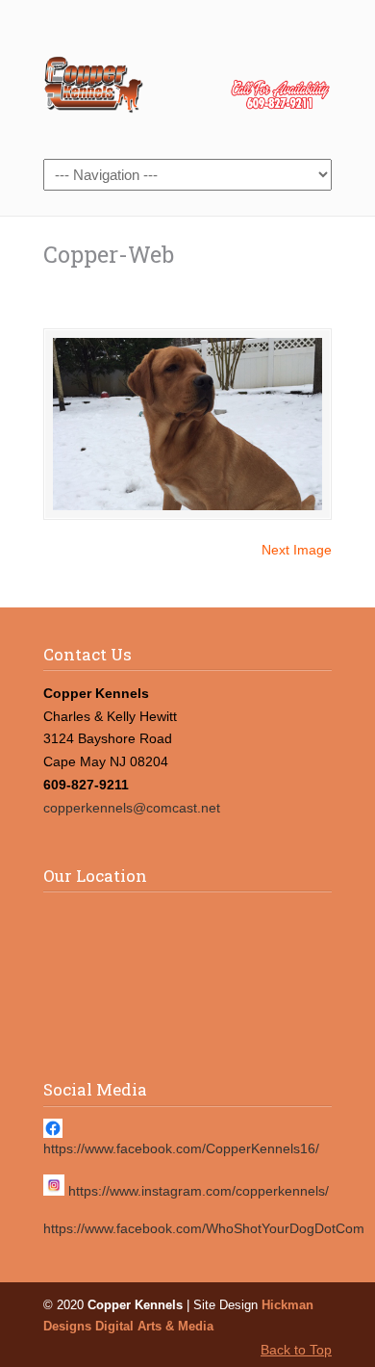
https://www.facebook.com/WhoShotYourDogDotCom (203, 1228)
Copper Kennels (187, 78)
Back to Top (296, 1349)
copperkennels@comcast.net (131, 807)
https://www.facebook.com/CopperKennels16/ (181, 1148)
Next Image (297, 549)
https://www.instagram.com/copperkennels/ (198, 1191)
